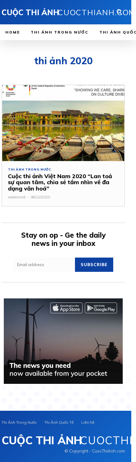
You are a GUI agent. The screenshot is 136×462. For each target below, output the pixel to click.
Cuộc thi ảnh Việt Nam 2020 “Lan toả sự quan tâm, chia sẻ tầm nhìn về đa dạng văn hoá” (60, 182)
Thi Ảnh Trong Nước (29, 169)
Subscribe (94, 264)
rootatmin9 (17, 197)
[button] (119, 12)
